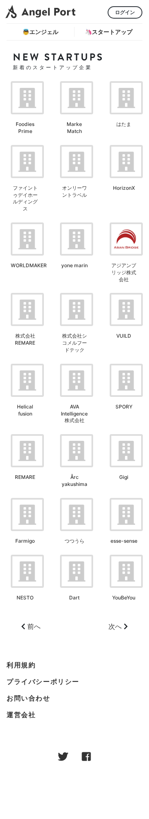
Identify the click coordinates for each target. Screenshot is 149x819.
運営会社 (21, 714)
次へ (115, 626)
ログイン (125, 12)
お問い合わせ (28, 698)
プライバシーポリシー (43, 681)
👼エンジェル (40, 31)
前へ (34, 626)
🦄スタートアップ (108, 31)
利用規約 (21, 665)
